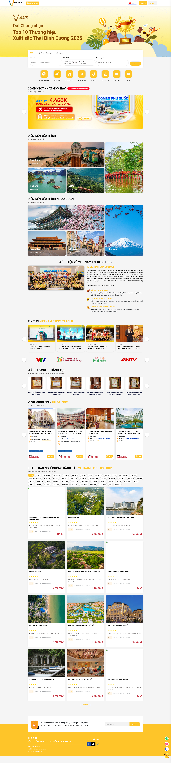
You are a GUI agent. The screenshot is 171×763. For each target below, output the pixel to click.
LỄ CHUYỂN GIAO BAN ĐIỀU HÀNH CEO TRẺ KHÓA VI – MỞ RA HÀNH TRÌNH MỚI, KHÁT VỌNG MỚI (70, 348)
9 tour (70, 252)
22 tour (32, 226)
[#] (41, 360)
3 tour (120, 189)
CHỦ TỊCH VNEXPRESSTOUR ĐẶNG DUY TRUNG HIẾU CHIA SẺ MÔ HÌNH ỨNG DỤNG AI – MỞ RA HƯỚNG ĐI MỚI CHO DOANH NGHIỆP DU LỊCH (129, 348)
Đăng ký (134, 724)
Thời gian (66, 58)
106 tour (41, 252)
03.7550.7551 (36, 746)
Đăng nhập (143, 3)
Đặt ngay (50, 456)
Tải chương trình (36, 451)
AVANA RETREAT (35, 571)
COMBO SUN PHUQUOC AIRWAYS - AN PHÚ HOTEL (100, 432)
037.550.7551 (33, 3)
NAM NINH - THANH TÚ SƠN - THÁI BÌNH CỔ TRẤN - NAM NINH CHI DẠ (41, 432)
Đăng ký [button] (151, 3)
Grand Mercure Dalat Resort (117, 679)
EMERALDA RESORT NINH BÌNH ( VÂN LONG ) (84, 571)
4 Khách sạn (34, 252)
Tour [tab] (42, 53)
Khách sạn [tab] (33, 53)
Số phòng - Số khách (102, 58)
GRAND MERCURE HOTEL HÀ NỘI (80, 679)
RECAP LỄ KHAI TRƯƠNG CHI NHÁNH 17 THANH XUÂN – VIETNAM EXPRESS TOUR (97, 348)
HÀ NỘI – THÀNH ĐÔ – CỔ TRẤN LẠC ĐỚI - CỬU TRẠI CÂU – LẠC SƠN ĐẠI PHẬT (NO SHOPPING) (70, 432)
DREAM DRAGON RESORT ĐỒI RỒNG (120, 517)
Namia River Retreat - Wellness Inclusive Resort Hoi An (44, 518)
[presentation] (24, 112)
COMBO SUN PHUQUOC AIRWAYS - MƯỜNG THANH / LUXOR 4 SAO (129, 432)
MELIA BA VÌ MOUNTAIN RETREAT (41, 679)
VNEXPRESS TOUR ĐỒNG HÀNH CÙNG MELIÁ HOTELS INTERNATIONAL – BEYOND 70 (40, 348)
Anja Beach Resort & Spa (38, 625)
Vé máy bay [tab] (60, 53)
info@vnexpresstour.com (38, 749)
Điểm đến (33, 58)
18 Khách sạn (34, 189)
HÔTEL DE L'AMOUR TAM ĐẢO (118, 625)
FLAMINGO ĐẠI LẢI (75, 517)
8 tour (41, 163)
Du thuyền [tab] (49, 53)
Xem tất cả (85, 704)
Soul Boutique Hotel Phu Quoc (118, 571)
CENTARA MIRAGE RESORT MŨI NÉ (81, 625)
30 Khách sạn (73, 189)
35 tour (110, 252)
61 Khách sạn (34, 163)
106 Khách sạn (112, 189)
